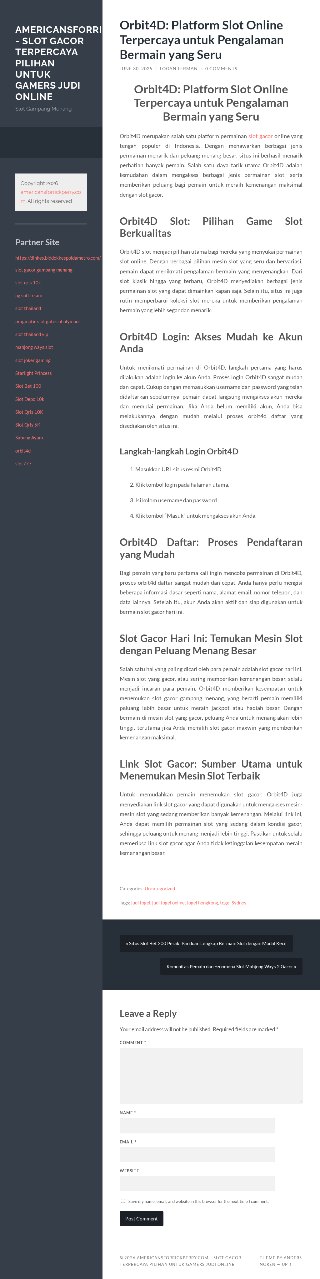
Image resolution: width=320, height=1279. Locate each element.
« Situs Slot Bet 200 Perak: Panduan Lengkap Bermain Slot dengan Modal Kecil (206, 943)
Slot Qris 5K (27, 424)
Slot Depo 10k (29, 399)
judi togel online (168, 902)
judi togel (140, 902)
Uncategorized (160, 888)
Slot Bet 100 (28, 386)
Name (128, 1112)
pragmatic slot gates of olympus (48, 321)
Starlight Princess (33, 373)
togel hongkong (202, 902)
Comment (133, 1042)
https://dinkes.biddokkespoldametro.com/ (58, 258)
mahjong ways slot (34, 347)
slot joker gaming (33, 360)
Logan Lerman (179, 68)
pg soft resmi (28, 295)
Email (128, 1141)
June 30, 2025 (136, 68)
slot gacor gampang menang (43, 269)
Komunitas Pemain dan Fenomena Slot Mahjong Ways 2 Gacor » (231, 966)
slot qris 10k (28, 282)
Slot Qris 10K (29, 412)
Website (129, 1170)
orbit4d (23, 450)
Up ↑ (287, 1264)
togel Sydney (233, 902)
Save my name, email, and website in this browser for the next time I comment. (198, 1201)
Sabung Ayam (29, 437)
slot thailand (28, 308)
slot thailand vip (31, 334)
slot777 (23, 463)
